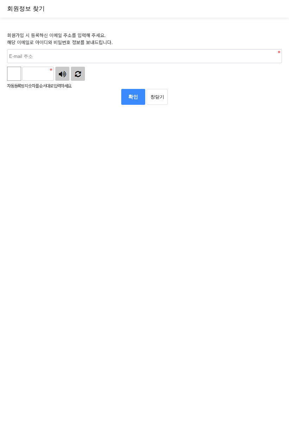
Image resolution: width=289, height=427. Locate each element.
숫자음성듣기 (62, 74)
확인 (133, 97)
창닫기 (157, 97)
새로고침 (78, 74)
